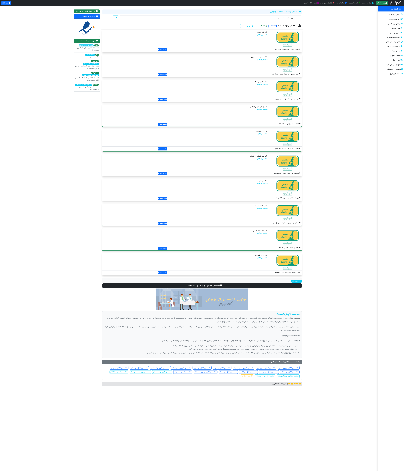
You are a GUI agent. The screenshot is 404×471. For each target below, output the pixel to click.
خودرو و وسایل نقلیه (393, 64)
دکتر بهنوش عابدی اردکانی (259, 106)
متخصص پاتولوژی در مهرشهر (139, 368)
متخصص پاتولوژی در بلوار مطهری (289, 368)
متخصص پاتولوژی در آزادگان (118, 372)
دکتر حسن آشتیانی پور (260, 230)
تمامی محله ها (246, 376)
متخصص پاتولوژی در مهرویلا (228, 372)
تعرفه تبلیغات (353, 3)
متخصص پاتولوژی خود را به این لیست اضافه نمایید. (201, 285)
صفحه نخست (367, 3)
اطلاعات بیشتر (163, 50)
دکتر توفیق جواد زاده (261, 81)
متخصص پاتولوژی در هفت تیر (162, 372)
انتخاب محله (260, 26)
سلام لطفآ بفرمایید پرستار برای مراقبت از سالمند (87, 87)
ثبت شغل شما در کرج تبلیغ (86, 11)
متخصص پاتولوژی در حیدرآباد (269, 372)
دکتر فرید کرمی (262, 181)
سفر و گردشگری (394, 33)
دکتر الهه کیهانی (262, 32)
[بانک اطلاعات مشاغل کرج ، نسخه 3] (396, 3)
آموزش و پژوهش (394, 19)
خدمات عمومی (395, 55)
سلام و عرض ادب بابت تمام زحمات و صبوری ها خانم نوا (87, 65)
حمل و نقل (396, 60)
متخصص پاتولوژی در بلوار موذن (266, 368)
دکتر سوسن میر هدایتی (259, 57)
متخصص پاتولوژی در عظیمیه (202, 368)
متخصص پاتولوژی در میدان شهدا (243, 368)
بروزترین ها (246, 26)
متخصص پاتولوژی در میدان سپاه (140, 372)
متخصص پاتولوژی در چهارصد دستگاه (206, 372)
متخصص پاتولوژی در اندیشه (182, 372)
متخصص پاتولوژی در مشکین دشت (288, 376)
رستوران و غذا (396, 28)
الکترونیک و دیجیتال (393, 42)
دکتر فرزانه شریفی (261, 255)
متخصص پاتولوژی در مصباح (222, 368)
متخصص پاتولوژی (276, 11)
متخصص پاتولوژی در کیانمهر (248, 372)
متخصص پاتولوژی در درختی (119, 368)
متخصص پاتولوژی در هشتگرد (290, 372)
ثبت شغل (5, 3)
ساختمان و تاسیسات (394, 69)
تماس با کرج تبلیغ (310, 3)
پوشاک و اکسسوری (393, 37)
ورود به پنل (381, 3)
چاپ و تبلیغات (395, 51)
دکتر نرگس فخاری (261, 131)
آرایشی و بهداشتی (394, 23)
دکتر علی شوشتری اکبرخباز (258, 156)
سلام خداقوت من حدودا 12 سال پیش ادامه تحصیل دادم (87, 76)
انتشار (272, 26)
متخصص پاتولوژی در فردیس (159, 368)
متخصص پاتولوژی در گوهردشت (180, 368)
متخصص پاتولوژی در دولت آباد (265, 376)
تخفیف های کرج (326, 3)
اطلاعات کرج (340, 3)
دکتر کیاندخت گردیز (261, 205)
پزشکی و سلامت (394, 14)
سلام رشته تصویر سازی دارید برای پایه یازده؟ (88, 48)
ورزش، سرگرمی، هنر (393, 46)
